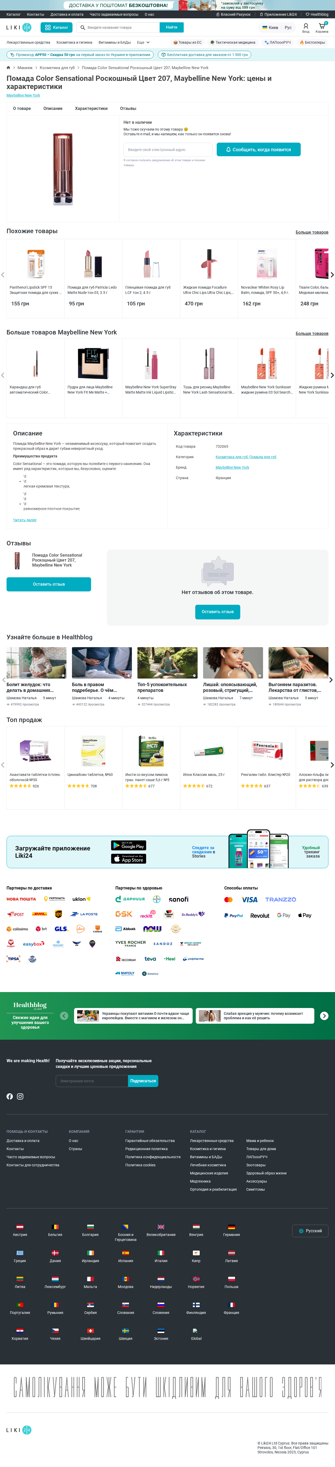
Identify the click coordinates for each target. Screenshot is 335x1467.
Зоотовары (256, 1165)
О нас (149, 14)
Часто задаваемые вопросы (114, 14)
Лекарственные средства (28, 42)
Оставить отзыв (49, 584)
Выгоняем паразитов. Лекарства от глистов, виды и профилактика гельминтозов (293, 687)
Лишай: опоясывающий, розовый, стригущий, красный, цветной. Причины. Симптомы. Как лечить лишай (232, 687)
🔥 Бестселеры (312, 42)
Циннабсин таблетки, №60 (90, 774)
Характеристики (91, 108)
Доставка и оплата (67, 14)
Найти (171, 27)
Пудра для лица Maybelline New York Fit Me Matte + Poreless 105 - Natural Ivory (90, 390)
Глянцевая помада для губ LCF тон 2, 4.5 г (148, 290)
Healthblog (319, 14)
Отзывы (128, 108)
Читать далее (24, 520)
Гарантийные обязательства (150, 1141)
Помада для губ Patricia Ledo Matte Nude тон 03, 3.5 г (92, 290)
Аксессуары (256, 1181)
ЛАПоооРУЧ (256, 1157)
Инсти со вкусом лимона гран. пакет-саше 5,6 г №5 (147, 777)
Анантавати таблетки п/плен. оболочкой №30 (35, 777)
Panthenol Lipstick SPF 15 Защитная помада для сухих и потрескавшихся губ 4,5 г (35, 290)
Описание (53, 108)
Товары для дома (261, 1149)
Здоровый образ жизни (266, 1173)
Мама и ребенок (260, 1141)
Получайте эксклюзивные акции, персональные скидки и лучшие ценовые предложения (104, 1063)
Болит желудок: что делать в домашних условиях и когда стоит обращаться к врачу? (32, 687)
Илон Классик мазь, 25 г (204, 774)
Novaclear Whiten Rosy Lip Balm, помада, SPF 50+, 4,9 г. (265, 290)
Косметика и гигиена (74, 42)
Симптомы (255, 1189)
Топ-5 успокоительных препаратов (162, 687)
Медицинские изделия (209, 1173)
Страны (75, 1149)
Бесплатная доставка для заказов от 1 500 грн (207, 55)
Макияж (25, 67)
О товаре (22, 108)
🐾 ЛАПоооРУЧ (277, 42)
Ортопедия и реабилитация (213, 1189)
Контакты (35, 14)
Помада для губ (262, 457)
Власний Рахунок (236, 14)
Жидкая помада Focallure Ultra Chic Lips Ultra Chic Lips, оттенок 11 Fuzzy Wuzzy (207, 290)
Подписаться (143, 1080)
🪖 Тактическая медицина (232, 42)
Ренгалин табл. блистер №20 (265, 774)
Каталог (14, 14)
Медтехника (200, 1181)
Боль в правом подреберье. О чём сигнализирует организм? (100, 687)
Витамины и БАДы (115, 42)
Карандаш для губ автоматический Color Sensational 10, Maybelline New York (35, 390)
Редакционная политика (146, 1149)
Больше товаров (312, 333)
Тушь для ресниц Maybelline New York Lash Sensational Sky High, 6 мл (208, 390)
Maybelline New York (23, 95)
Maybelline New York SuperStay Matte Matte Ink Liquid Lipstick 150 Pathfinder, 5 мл (150, 390)
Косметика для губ (57, 67)
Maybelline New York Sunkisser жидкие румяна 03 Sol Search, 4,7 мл (266, 390)
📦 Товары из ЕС (187, 42)
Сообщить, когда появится (262, 149)
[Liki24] (19, 1430)
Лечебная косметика (208, 1165)
